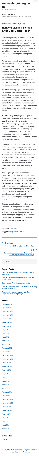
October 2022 (6, 407)
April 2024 (5, 341)
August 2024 (6, 326)
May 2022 (5, 425)
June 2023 (5, 377)
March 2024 (6, 344)
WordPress (15, 452)
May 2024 (5, 337)
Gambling (13, 228)
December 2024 (7, 311)
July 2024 (5, 330)
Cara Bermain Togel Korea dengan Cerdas (16, 283)
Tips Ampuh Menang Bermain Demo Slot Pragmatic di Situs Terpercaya (16, 293)
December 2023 (7, 355)
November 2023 (7, 359)
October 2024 (6, 319)
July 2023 (5, 374)
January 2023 (6, 396)
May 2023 (5, 381)
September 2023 (7, 366)
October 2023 (6, 363)
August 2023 (6, 370)
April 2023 (5, 385)
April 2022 (5, 429)
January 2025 (6, 308)
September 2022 (7, 410)
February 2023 (7, 392)
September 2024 (7, 322)
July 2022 (5, 418)
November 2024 (7, 315)
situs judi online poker (16, 232)
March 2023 (6, 388)
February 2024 (7, 348)
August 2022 (6, 414)
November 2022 (7, 403)
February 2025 (7, 304)
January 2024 (6, 352)
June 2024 (5, 333)
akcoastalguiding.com (22, 450)
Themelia (26, 452)
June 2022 (5, 421)
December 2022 (7, 399)
